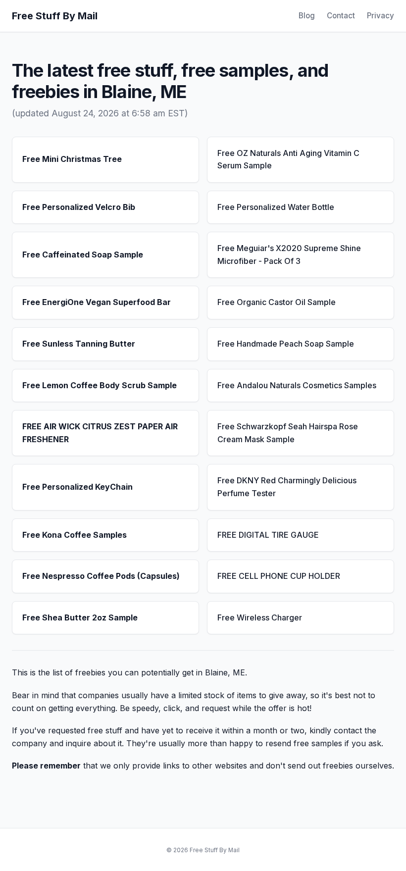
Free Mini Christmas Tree (72, 159)
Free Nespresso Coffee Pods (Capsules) (101, 576)
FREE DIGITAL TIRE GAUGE (268, 535)
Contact (341, 15)
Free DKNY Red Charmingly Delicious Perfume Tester (286, 486)
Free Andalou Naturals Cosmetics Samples (296, 385)
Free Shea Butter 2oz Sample (80, 617)
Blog (307, 15)
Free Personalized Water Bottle (275, 207)
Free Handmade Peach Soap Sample (285, 344)
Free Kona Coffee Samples (74, 535)
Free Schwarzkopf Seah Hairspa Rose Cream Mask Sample (287, 432)
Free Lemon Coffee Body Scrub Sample (99, 385)
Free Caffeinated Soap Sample (82, 254)
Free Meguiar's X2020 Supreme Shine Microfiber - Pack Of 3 (289, 254)
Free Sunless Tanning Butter (78, 344)
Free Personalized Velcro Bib (78, 207)
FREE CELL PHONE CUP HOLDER (278, 576)
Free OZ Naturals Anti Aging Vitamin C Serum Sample (288, 159)
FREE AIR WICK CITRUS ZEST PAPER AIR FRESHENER (100, 432)
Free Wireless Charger (259, 617)
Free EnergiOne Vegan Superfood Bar (96, 302)
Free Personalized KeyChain (77, 487)
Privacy (380, 15)
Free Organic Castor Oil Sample (276, 302)
